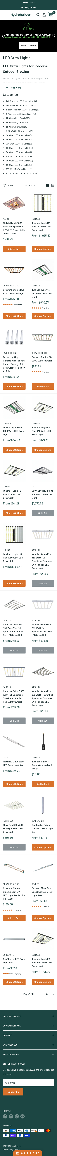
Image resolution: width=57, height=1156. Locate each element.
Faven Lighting (10, 353)
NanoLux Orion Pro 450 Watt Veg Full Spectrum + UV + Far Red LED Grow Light (13, 629)
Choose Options (42, 249)
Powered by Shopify (11, 1149)
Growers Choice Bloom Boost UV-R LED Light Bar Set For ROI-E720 (14, 893)
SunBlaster (38, 821)
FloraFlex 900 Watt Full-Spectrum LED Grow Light (13, 828)
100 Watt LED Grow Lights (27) (19, 169)
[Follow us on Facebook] (5, 1116)
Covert (35, 884)
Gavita (35, 486)
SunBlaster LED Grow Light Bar (14, 961)
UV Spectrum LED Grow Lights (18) (21, 114)
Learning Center (28, 7)
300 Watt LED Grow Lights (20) (19, 160)
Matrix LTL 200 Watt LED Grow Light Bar (13, 763)
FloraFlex (8, 821)
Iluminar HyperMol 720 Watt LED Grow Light (42, 293)
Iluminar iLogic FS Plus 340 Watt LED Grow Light (41, 431)
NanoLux (36, 550)
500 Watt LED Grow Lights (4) (19, 152)
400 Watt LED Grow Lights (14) (19, 156)
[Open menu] (4, 15)
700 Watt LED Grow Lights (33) (19, 143)
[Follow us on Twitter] (11, 1116)
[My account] (44, 14)
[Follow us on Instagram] (17, 1116)
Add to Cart (14, 249)
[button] (27, 1153)
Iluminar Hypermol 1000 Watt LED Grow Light (13, 431)
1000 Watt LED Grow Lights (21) (19, 131)
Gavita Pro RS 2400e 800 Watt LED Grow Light (42, 494)
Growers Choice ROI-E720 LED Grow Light (14, 291)
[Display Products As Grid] (47, 185)
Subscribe (13, 1091)
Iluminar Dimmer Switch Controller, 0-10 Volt (43, 765)
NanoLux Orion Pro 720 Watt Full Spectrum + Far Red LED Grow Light (42, 629)
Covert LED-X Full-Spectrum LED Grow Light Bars (42, 892)
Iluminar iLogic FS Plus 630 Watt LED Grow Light (12, 494)
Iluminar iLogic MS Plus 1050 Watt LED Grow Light (13, 558)
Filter (10, 185)
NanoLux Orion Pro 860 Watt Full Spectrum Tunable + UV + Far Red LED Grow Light (42, 561)
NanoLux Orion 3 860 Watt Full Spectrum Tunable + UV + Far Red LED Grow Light (13, 696)
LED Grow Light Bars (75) (17, 122)
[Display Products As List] (52, 185)
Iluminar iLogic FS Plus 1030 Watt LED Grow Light (42, 962)
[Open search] (38, 14)
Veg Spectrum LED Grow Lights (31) (21, 105)
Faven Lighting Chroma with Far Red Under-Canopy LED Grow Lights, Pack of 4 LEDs (14, 364)
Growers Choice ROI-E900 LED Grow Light (43, 359)
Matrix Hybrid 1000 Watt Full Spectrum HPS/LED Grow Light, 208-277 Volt (14, 228)
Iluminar (36, 219)
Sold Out (42, 513)
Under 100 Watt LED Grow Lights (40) (22, 173)
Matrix (6, 219)
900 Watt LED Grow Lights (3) (18, 135)
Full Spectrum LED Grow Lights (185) (21, 101)
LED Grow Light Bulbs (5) (16, 126)
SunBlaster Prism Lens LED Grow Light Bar (42, 828)
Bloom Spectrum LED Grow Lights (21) (22, 109)
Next (48, 994)
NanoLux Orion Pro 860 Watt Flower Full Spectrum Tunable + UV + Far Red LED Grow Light (42, 698)
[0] (50, 15)
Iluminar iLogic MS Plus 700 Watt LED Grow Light (41, 227)
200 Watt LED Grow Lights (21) (19, 165)
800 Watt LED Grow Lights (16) (19, 139)
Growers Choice (11, 285)
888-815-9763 (29, 2)
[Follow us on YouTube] (22, 1116)
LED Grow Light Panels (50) (17, 118)
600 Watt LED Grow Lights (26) (19, 148)
